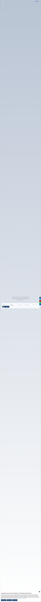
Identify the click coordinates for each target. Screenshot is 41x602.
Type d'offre (4, 304)
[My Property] (37, 1)
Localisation (19, 304)
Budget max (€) (27, 304)
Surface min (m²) (34, 304)
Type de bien (11, 304)
